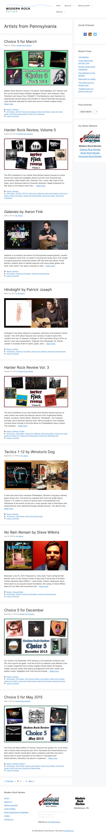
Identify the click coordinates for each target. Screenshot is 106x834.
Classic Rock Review (90, 149)
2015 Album (11, 433)
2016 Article (20, 516)
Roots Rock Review (90, 153)
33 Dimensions (54, 822)
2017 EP (18, 112)
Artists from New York (12, 436)
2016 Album (11, 193)
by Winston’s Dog (29, 452)
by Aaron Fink (23, 211)
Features (59, 12)
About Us (68, 6)
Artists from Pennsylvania (18, 114)
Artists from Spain (48, 196)
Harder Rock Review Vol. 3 (26, 367)
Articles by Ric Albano (23, 273)
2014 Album (11, 679)
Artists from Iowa (16, 768)
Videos (7, 816)
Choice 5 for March (20, 41)
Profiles (22, 431)
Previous (8, 781)
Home (58, 6)
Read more (8, 104)
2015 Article (29, 679)
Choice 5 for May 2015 (23, 697)
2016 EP (18, 193)
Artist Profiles (9, 809)
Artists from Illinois (43, 112)
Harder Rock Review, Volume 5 (30, 130)
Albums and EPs (84, 6)
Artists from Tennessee (36, 114)
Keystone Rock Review (90, 156)
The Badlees (83, 57)
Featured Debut (18, 592)
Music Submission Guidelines (16, 812)
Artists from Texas (58, 681)
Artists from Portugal (44, 681)
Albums (9, 109)
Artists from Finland (51, 193)
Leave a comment (13, 116)
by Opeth (87, 79)
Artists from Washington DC (49, 436)
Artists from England (57, 679)
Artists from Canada (29, 112)
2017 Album (11, 112)
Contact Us (8, 819)
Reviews (15, 271)
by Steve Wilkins (31, 532)
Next (31, 781)
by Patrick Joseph (28, 289)
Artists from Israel (61, 433)
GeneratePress (68, 831)
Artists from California (36, 193)
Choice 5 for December (24, 610)
